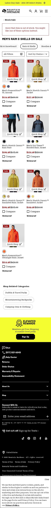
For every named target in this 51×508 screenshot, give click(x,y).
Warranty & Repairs (11, 371)
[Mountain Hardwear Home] (11, 11)
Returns (6, 362)
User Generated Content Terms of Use (17, 471)
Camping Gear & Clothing (17, 307)
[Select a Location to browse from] (3, 452)
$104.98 (6, 152)
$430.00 (14, 262)
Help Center (11, 357)
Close (47, 479)
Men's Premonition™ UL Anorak (11, 91)
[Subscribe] (47, 416)
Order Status (8, 366)
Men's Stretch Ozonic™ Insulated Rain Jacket (13, 201)
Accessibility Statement (13, 376)
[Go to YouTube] (46, 440)
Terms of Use (32, 422)
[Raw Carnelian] (38, 180)
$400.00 (14, 97)
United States (12, 452)
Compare (10, 101)
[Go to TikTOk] (23, 440)
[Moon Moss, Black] (37, 141)
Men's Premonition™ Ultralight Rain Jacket (13, 256)
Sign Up (25, 337)
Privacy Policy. (12, 505)
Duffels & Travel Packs (16, 293)
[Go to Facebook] (40, 440)
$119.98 (6, 97)
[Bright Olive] (33, 196)
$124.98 (31, 152)
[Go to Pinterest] (29, 440)
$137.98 (31, 97)
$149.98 (31, 207)
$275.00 (14, 207)
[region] (25, 492)
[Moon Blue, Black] (38, 125)
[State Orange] (13, 70)
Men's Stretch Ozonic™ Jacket (38, 91)
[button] (46, 11)
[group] (25, 330)
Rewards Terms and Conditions (14, 466)
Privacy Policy (34, 462)
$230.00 (39, 97)
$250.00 (39, 152)
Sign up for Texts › (20, 431)
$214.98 (6, 262)
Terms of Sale (20, 462)
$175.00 (14, 152)
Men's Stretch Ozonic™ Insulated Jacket (38, 201)
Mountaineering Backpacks (18, 300)
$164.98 (6, 207)
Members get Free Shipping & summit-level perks (25, 330)
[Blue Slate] (8, 86)
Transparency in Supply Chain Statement (19, 475)
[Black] (13, 125)
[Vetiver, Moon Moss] (38, 70)
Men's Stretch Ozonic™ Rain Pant (13, 146)
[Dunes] (8, 196)
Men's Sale (10, 20)
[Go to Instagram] (34, 440)
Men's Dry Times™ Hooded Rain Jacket (36, 146)
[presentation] (30, 11)
